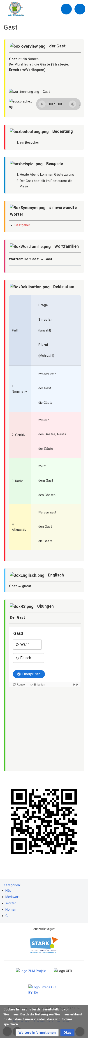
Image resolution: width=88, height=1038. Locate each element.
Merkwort (12, 897)
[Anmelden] (66, 9)
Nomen (10, 909)
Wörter (10, 903)
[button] (37, 1032)
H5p (8, 891)
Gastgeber (22, 225)
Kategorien (12, 885)
